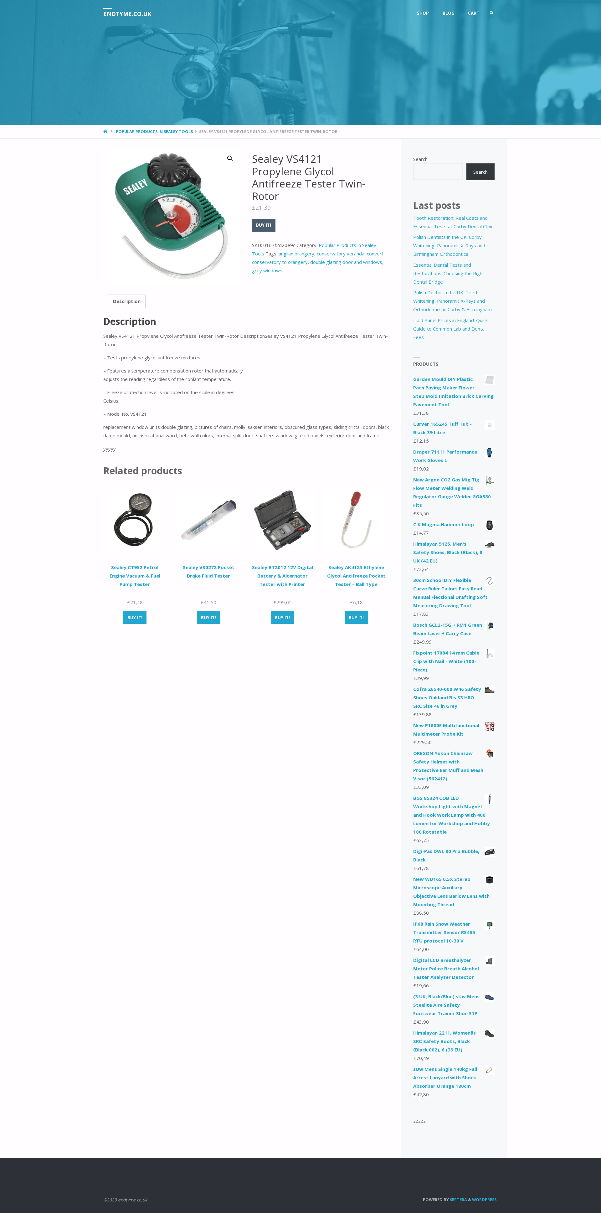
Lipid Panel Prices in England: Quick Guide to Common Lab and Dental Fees (450, 328)
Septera (458, 1199)
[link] (492, 13)
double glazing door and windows (346, 262)
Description (127, 301)
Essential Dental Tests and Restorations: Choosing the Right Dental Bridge (448, 273)
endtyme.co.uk (127, 14)
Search (420, 159)
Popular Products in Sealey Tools (154, 131)
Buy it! (263, 225)
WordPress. (485, 1199)
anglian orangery (296, 253)
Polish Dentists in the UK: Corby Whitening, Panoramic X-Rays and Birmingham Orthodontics (449, 245)
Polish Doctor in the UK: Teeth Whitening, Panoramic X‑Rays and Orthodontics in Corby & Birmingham (452, 300)
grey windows (267, 270)
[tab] (127, 301)
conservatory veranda (340, 253)
